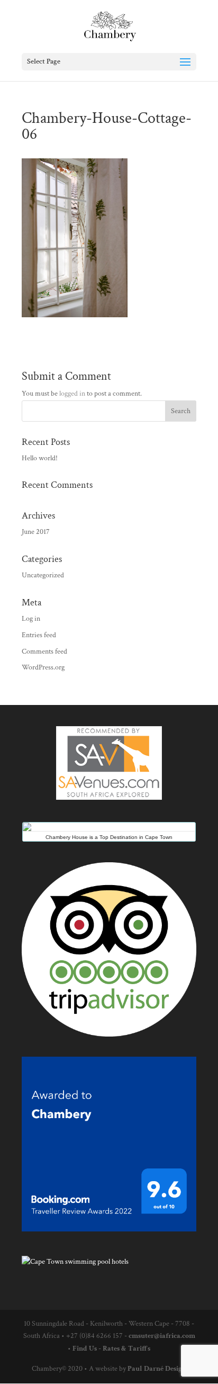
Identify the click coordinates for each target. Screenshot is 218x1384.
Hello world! (40, 458)
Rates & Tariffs (126, 1348)
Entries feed (39, 635)
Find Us (84, 1348)
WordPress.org (43, 667)
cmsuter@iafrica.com (162, 1336)
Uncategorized (43, 575)
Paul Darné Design (157, 1368)
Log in (31, 618)
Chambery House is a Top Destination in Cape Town (109, 837)
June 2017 (36, 532)
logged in (72, 393)
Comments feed (44, 651)
